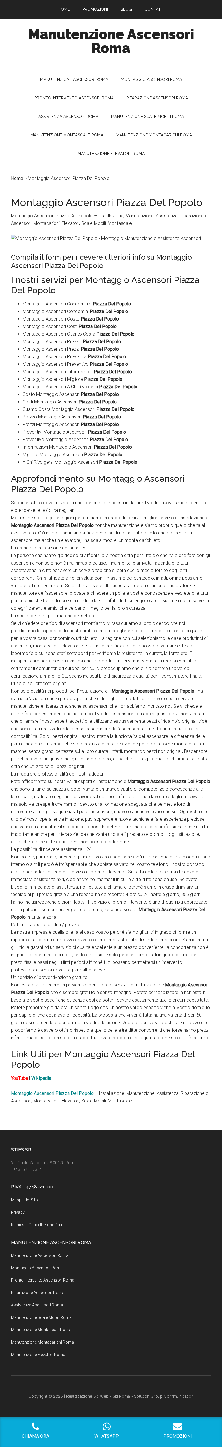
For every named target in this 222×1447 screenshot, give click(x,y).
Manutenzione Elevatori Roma (38, 1354)
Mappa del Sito (24, 1199)
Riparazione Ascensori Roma (37, 1292)
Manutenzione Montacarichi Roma (42, 1342)
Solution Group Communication (164, 1396)
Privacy (18, 1212)
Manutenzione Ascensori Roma (111, 41)
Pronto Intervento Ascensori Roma (42, 1280)
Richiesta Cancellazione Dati (36, 1224)
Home (17, 178)
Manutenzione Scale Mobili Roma (41, 1317)
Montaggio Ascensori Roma (37, 1268)
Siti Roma (121, 1396)
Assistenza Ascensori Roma (37, 1305)
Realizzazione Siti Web (87, 1396)
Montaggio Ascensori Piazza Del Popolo (52, 1093)
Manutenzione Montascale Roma (41, 1329)
